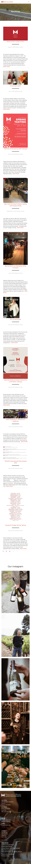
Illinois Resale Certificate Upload (10, 848)
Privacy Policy (5, 855)
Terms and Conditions (7, 854)
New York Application (7, 850)
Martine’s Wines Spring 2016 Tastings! (15, 148)
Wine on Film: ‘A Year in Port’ (15, 41)
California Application (7, 844)
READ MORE (6, 66)
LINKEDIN (3, 835)
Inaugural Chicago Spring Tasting (15, 525)
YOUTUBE (3, 837)
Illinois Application (6, 846)
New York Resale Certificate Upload (11, 851)
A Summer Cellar (15, 86)
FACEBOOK (4, 832)
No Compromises (15, 319)
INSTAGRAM (4, 834)
